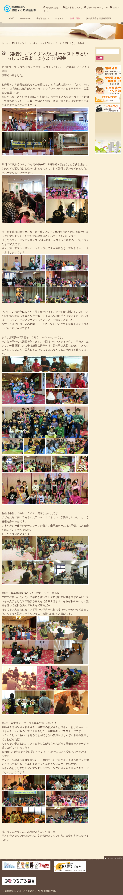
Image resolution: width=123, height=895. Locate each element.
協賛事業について (73, 7)
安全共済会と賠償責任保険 (98, 18)
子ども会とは (43, 18)
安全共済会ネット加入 (108, 89)
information (25, 18)
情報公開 (108, 70)
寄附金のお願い (53, 7)
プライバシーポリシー (97, 7)
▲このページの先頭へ (113, 858)
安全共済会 (108, 80)
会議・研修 (75, 18)
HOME (11, 18)
